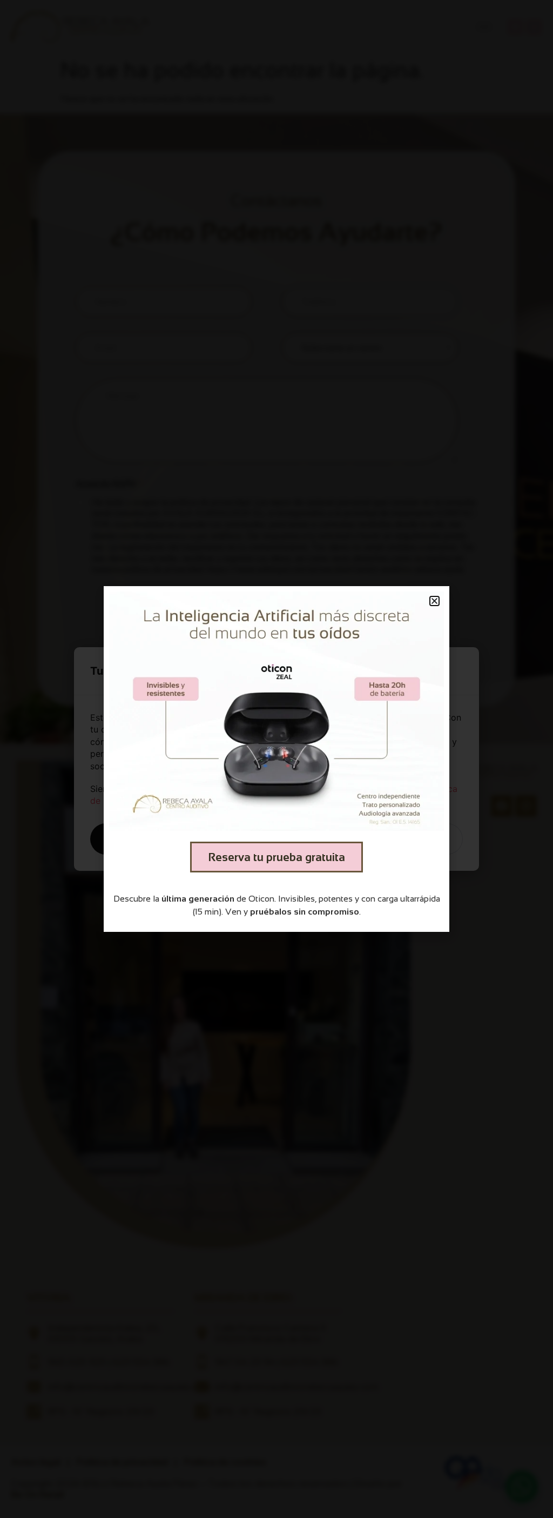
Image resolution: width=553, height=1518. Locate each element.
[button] (434, 601)
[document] (276, 759)
